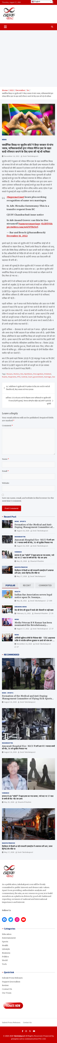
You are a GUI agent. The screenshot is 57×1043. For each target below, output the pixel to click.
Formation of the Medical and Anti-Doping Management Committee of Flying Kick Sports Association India (34, 527)
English (37, 2)
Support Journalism (11, 981)
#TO (18, 377)
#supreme (12, 377)
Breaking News (21, 607)
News (4, 139)
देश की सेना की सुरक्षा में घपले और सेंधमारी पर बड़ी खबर (34, 610)
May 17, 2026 (22, 576)
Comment (7, 425)
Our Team (6, 993)
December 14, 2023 (24, 644)
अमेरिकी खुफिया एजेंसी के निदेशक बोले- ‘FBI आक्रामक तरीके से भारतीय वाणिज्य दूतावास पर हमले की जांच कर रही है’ (35, 640)
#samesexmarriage (29, 223)
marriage (47, 377)
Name (5, 459)
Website (5, 483)
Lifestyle (6, 949)
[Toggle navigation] (5, 26)
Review (5, 985)
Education (6, 934)
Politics (5, 956)
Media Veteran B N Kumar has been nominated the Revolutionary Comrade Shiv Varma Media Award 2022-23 (33, 626)
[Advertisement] (28, 58)
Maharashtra (20, 537)
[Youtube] (34, 1031)
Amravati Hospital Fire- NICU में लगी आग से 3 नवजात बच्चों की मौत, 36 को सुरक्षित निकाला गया (34, 541)
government (38, 377)
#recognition (38, 374)
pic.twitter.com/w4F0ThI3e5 (22, 227)
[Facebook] (22, 1031)
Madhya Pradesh (21, 567)
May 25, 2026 (22, 561)
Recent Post (10, 516)
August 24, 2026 (23, 530)
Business (6, 953)
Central (24, 377)
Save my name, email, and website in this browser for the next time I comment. (28, 499)
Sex (53, 377)
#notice (16, 374)
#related (47, 374)
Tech (4, 964)
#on (21, 374)
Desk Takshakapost (30, 156)
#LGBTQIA (46, 223)
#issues (9, 374)
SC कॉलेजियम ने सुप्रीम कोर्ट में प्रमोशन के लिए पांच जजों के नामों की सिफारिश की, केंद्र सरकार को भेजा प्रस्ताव (28, 388)
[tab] (10, 585)
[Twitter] (30, 1031)
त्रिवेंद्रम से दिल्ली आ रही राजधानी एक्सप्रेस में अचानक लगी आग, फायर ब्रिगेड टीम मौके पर (34, 571)
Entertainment (9, 938)
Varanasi (18, 552)
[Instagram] (26, 1031)
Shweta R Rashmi (37, 561)
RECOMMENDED (11, 654)
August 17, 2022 (23, 628)
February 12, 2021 (24, 613)
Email (5, 471)
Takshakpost (19, 1036)
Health (17, 592)
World (5, 960)
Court (30, 377)
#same (4, 377)
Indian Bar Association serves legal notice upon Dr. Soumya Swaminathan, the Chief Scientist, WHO (33, 598)
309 (50, 601)
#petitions (28, 374)
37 (52, 628)
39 (52, 613)
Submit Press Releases (12, 978)
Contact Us (7, 989)
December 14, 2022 (11, 156)
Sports (23, 521)
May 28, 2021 (22, 601)
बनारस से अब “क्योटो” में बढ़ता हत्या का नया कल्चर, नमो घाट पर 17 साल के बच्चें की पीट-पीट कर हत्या (34, 556)
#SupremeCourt (15, 197)
